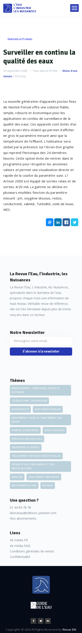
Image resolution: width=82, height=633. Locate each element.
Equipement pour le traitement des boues (37, 419)
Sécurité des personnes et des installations (33, 466)
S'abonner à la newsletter (41, 351)
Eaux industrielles (48, 409)
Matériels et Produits (20, 39)
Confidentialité (20, 557)
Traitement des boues (43, 476)
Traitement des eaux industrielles (36, 455)
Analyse (17, 476)
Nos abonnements (23, 518)
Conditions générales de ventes (32, 551)
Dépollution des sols (27, 438)
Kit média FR (19, 540)
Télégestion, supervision (29, 400)
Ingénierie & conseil (26, 447)
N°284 (53, 71)
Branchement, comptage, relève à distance (35, 390)
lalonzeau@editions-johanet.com (33, 513)
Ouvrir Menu (74, 8)
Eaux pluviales (54, 430)
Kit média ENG (20, 546)
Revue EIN (69, 629)
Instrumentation (24, 485)
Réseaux (47, 485)
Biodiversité (20, 409)
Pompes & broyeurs (25, 430)
